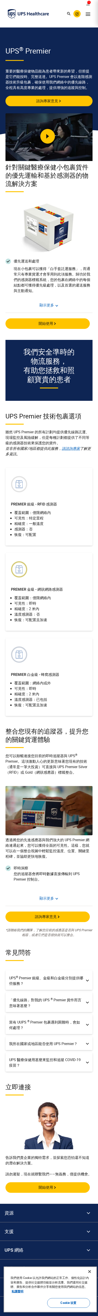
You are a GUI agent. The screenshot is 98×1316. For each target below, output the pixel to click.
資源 (9, 1213)
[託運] (77, 13)
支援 (9, 1231)
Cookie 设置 (68, 1303)
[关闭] (90, 1272)
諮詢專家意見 (47, 101)
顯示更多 (46, 305)
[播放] (47, 136)
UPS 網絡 (14, 1250)
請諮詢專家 (71, 448)
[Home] (28, 13)
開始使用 (46, 323)
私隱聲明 (17, 1291)
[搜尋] (68, 13)
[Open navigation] (88, 14)
